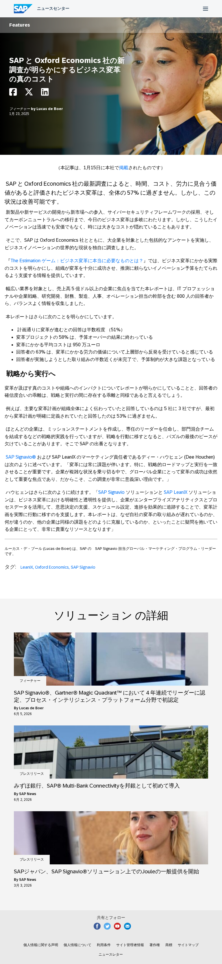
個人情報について (77, 945)
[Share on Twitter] (29, 93)
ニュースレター (111, 954)
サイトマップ (188, 945)
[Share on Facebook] (13, 93)
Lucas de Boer (49, 109)
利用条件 (104, 945)
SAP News (27, 794)
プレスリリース (32, 774)
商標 (168, 945)
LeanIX (27, 567)
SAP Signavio (83, 567)
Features (19, 25)
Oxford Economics (52, 567)
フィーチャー (20, 109)
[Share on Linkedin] (45, 93)
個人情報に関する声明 (40, 945)
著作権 (154, 945)
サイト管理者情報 (130, 945)
